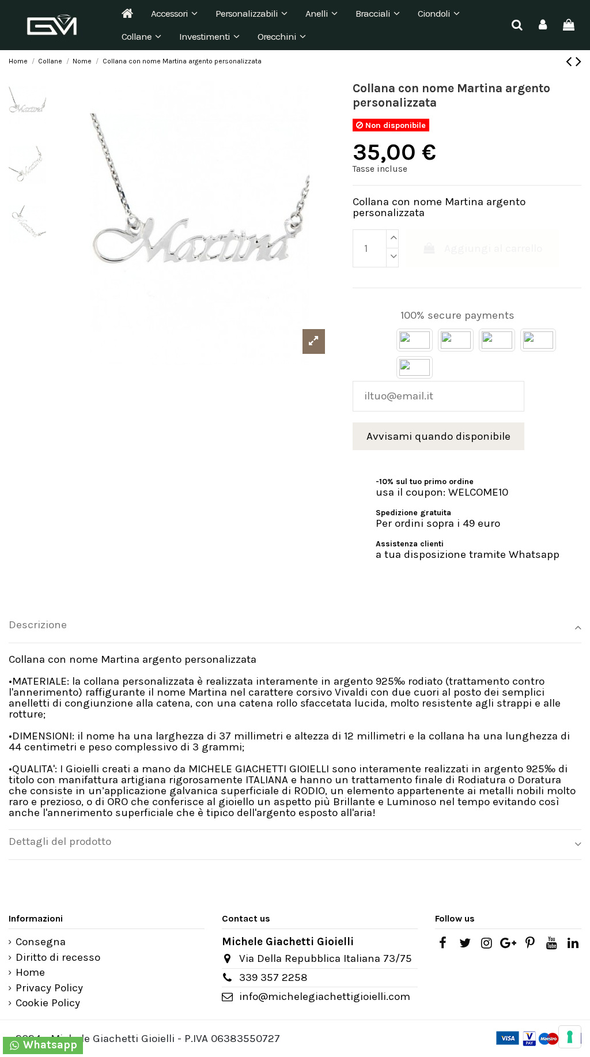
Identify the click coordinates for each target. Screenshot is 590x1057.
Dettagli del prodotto (60, 841)
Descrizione (38, 625)
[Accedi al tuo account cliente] (542, 25)
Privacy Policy (49, 988)
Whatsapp (48, 1045)
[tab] (295, 628)
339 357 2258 (273, 977)
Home (30, 972)
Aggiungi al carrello (493, 248)
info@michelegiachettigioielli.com (324, 996)
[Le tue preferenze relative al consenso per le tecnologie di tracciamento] (570, 1037)
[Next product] (578, 61)
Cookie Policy (48, 1003)
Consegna (41, 942)
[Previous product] (571, 61)
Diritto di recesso (58, 957)
